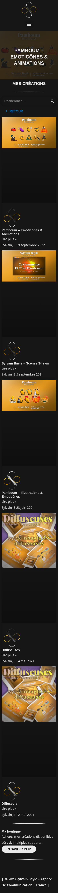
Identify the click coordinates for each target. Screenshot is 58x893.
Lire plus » (9, 239)
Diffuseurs (10, 803)
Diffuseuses (11, 650)
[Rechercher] (52, 101)
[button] (29, 24)
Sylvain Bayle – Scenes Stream (25, 363)
